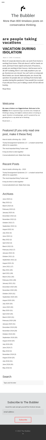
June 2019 (6, 347)
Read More (7, 89)
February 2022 (8, 249)
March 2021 (7, 277)
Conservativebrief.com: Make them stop (16, 155)
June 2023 (6, 199)
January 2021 (7, 283)
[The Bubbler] (23, 11)
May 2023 (6, 202)
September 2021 (8, 260)
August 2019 (7, 341)
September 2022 (8, 226)
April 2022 (6, 243)
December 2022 (8, 216)
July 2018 (6, 361)
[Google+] (43, 96)
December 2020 (8, 287)
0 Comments (16, 57)
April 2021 (6, 273)
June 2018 (6, 364)
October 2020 (7, 293)
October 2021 (7, 256)
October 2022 (7, 222)
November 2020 (8, 290)
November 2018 (8, 354)
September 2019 (8, 337)
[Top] (23, 433)
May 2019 (6, 351)
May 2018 (6, 368)
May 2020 (6, 310)
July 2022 (6, 233)
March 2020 (7, 317)
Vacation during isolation (19, 50)
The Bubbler (23, 15)
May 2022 (6, 239)
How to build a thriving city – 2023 (14, 139)
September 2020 (8, 297)
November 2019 (8, 331)
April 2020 (6, 314)
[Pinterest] (38, 96)
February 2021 (8, 280)
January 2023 (7, 212)
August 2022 (7, 229)
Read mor (7, 121)
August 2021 (7, 263)
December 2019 (8, 327)
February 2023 (8, 209)
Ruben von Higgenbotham (19, 108)
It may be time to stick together (13, 152)
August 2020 (7, 300)
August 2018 (7, 357)
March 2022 (7, 246)
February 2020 (8, 320)
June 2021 (6, 266)
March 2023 (7, 206)
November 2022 (8, 219)
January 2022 (7, 253)
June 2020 (6, 307)
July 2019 (6, 344)
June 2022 (6, 236)
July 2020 (6, 303)
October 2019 (7, 334)
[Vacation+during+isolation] (36, 96)
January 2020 (7, 324)
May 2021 (6, 270)
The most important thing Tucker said (15, 148)
